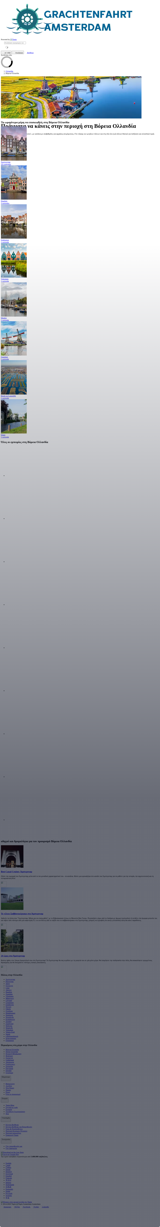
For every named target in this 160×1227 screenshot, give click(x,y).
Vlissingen (9, 996)
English (8, 1163)
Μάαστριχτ (10, 998)
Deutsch (9, 1172)
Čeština (8, 1167)
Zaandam (9, 994)
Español (9, 1176)
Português (9, 1189)
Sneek (8, 1034)
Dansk (8, 1170)
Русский (9, 1193)
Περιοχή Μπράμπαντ (13, 1054)
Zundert (8, 1022)
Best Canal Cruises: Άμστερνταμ (16, 871)
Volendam (9, 1030)
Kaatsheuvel (10, 1019)
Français (9, 1178)
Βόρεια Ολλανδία (12, 1050)
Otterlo (8, 1009)
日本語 (8, 1187)
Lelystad (9, 1001)
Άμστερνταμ (10, 979)
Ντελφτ (8, 1007)
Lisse (7, 988)
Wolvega (9, 1026)
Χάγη (8, 984)
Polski (8, 1191)
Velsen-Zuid (10, 1032)
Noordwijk (10, 1017)
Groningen (10, 1003)
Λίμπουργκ (10, 1062)
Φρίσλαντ (9, 1056)
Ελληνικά (9, 1174)
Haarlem (9, 992)
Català (8, 1165)
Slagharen (9, 1015)
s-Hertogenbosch (12, 1036)
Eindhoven (10, 1005)
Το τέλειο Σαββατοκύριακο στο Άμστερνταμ (22, 913)
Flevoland (9, 1069)
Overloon (9, 1011)
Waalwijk (9, 1028)
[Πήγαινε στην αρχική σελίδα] (13, 40)
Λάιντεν (9, 990)
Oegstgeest (10, 1041)
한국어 (8, 1180)
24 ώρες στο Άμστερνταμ (13, 956)
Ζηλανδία (9, 1066)
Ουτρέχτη (9, 986)
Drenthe (9, 1071)
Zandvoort (9, 1024)
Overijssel (9, 1073)
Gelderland (10, 1060)
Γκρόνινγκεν (10, 1064)
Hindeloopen (10, 1013)
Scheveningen (11, 1038)
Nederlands (10, 1185)
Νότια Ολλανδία (12, 1052)
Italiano (8, 1183)
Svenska (9, 1196)
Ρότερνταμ (10, 982)
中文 (7, 1198)
